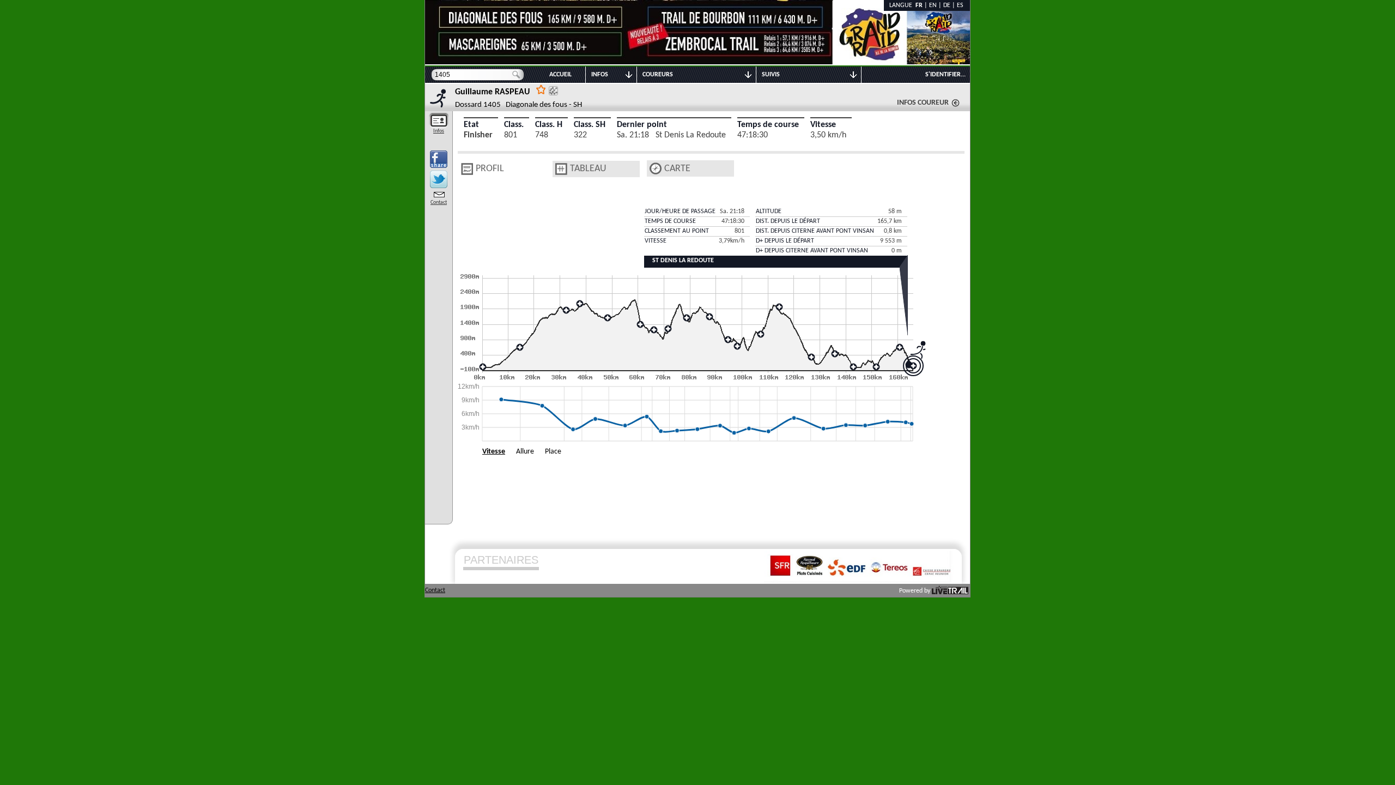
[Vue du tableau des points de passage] (561, 169)
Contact (438, 203)
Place (553, 452)
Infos (438, 131)
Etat (471, 124)
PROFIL (490, 169)
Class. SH (589, 124)
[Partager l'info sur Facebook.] (438, 159)
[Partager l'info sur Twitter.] (438, 179)
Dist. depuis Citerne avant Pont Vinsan (815, 231)
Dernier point (642, 124)
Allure (525, 452)
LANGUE (902, 5)
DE (946, 5)
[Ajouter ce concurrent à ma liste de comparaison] (553, 90)
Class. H (548, 124)
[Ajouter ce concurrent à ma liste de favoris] (541, 89)
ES (960, 5)
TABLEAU (588, 169)
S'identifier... (945, 74)
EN (933, 5)
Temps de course (768, 124)
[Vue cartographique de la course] (656, 168)
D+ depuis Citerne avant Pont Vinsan (812, 250)
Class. (514, 124)
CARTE (677, 169)
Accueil (560, 74)
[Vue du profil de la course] (467, 169)
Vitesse (823, 124)
